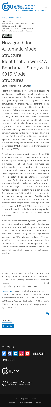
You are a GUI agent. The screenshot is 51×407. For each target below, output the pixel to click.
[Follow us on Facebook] (10, 354)
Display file (7, 326)
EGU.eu (39, 403)
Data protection (25, 403)
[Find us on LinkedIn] (15, 354)
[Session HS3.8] (14, 17)
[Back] (4, 17)
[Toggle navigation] (46, 7)
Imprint (12, 403)
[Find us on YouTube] (27, 354)
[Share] (47, 313)
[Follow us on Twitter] (4, 354)
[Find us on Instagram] (21, 354)
